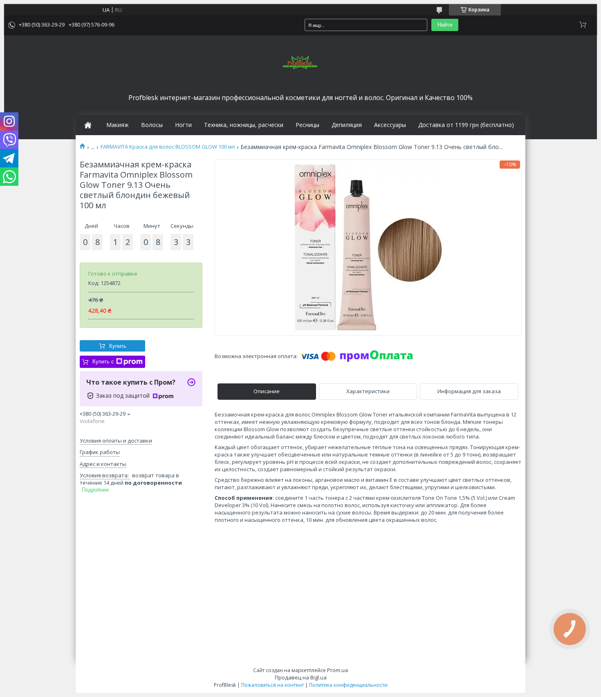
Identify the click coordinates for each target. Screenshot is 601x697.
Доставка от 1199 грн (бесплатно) (466, 125)
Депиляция (347, 125)
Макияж (117, 125)
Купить (117, 346)
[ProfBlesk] (300, 62)
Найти (444, 25)
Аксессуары (390, 125)
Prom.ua (337, 670)
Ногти (183, 125)
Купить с (103, 362)
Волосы (152, 125)
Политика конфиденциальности (348, 684)
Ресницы (307, 125)
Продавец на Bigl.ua (301, 677)
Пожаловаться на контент (272, 684)
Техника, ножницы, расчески (243, 125)
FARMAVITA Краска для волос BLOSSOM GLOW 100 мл (168, 146)
